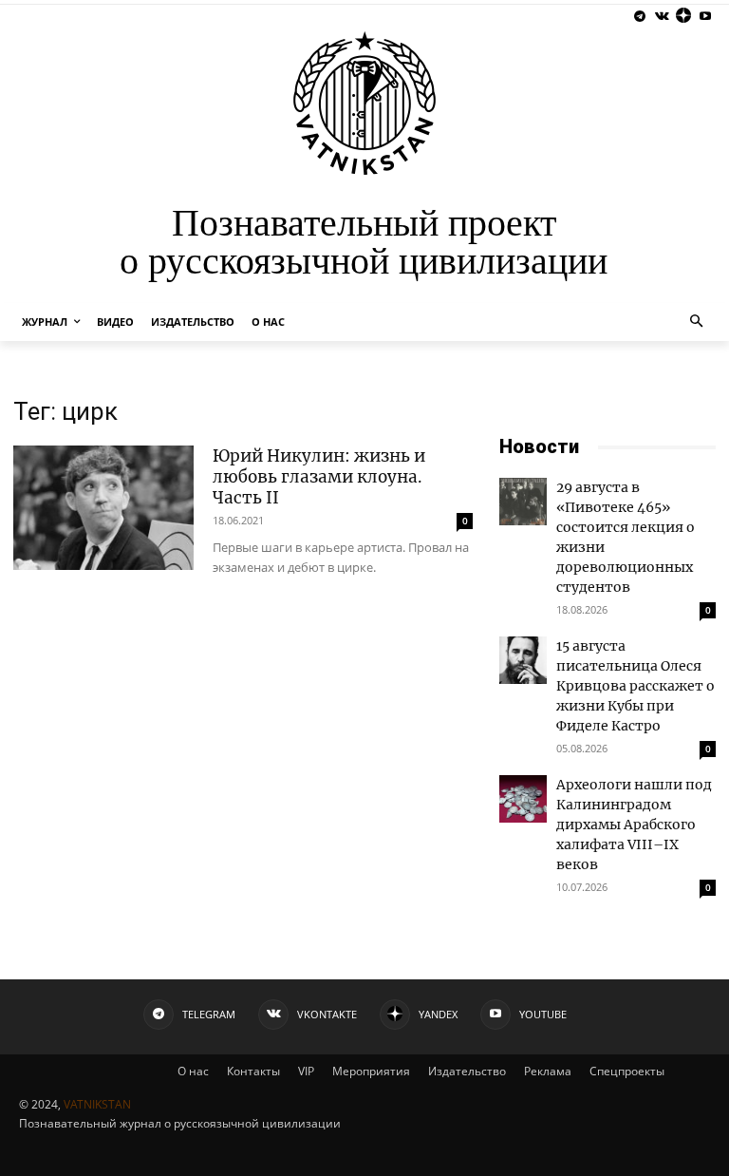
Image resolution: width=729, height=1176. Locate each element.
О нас (193, 1071)
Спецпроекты (626, 1071)
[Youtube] (705, 17)
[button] (697, 322)
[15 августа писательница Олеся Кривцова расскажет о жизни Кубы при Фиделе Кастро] (523, 660)
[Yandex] (683, 17)
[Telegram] (640, 17)
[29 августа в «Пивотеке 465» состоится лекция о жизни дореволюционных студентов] (523, 501)
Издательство (467, 1071)
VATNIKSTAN (97, 1104)
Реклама (547, 1071)
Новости (539, 446)
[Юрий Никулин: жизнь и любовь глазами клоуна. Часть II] (103, 508)
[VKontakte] (662, 17)
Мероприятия (371, 1071)
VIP (306, 1071)
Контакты (253, 1071)
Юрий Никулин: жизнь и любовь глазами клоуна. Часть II (319, 477)
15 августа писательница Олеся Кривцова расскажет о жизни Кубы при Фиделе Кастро (635, 685)
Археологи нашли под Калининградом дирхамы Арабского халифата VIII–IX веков (634, 824)
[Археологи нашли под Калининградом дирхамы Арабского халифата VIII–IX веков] (523, 799)
